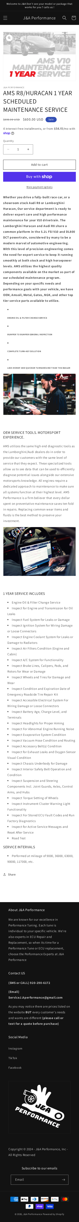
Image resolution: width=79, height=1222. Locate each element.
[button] (5, 18)
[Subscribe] (63, 1180)
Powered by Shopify (53, 1214)
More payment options (39, 186)
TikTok (12, 1058)
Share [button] (12, 874)
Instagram (15, 1048)
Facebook (15, 1068)
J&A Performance (33, 1214)
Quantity (8, 141)
